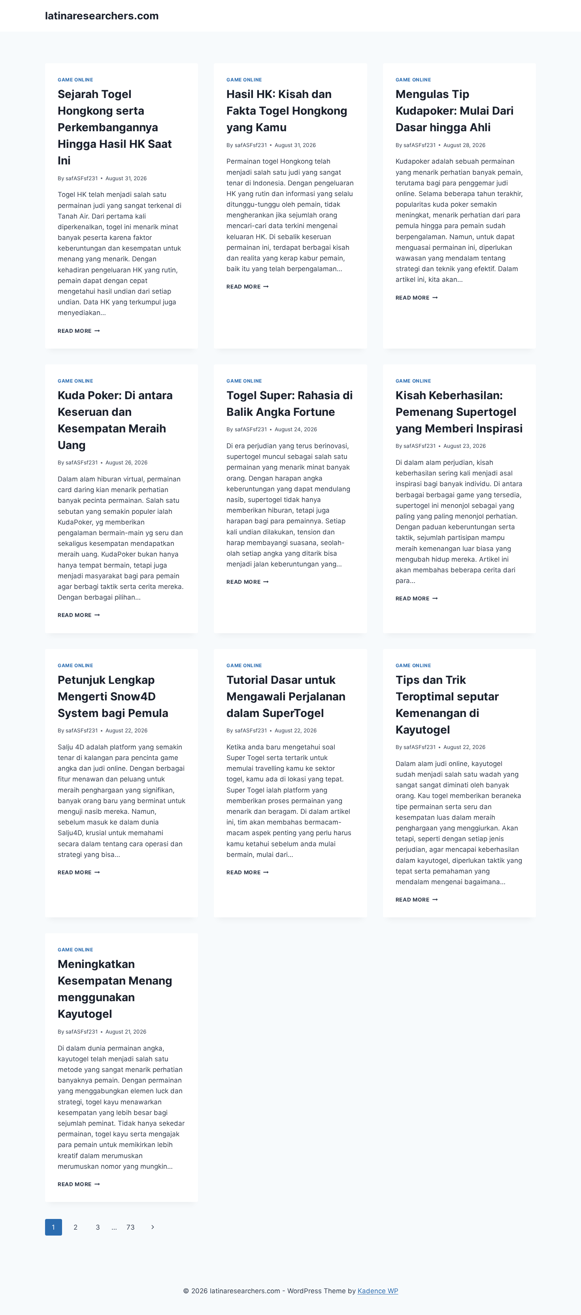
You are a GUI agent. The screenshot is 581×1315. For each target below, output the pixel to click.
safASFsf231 (82, 178)
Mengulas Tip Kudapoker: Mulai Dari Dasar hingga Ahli (455, 110)
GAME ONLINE (75, 80)
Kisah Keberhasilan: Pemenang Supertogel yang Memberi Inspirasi (459, 412)
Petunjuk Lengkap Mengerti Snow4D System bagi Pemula (113, 696)
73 (130, 1227)
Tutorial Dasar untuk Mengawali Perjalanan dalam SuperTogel (285, 696)
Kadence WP (378, 1291)
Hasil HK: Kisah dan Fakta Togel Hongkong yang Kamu (286, 110)
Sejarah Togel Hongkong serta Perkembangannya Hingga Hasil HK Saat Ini (115, 127)
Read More (79, 331)
